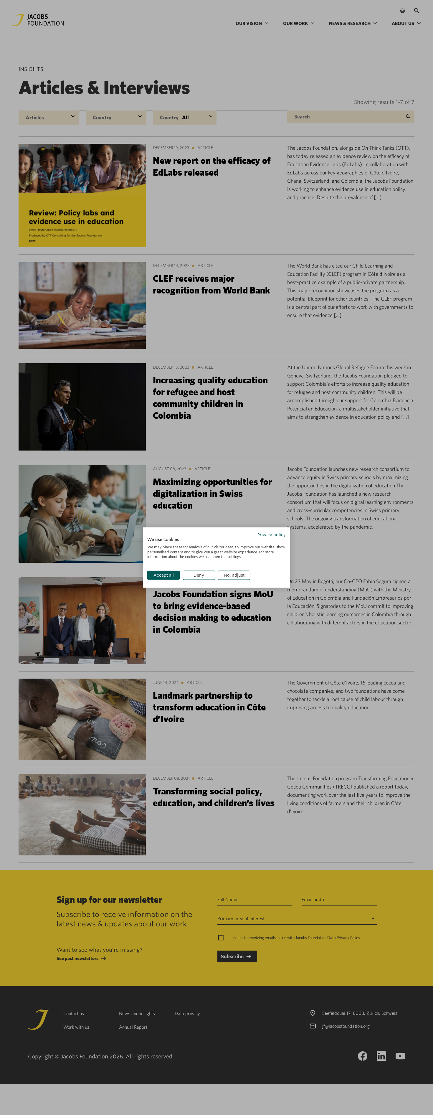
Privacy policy (271, 534)
